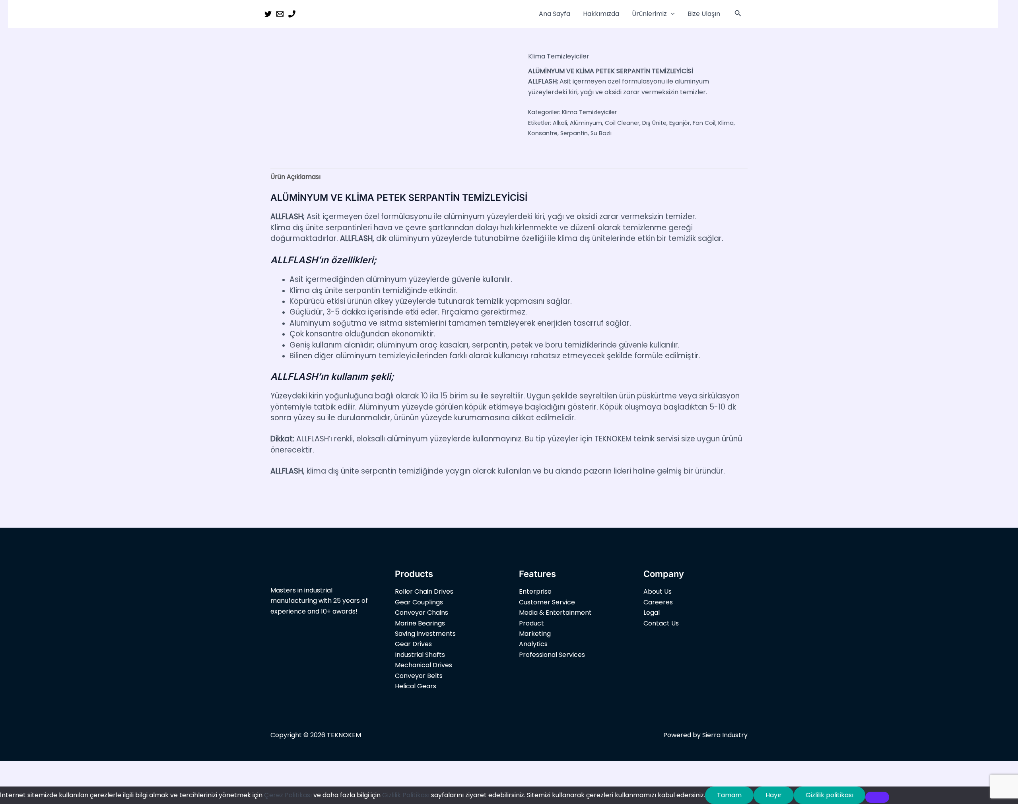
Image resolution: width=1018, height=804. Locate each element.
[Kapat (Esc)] (88, 768)
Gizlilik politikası (829, 795)
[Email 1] (280, 13)
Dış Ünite (654, 123)
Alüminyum (586, 123)
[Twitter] (268, 13)
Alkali (560, 123)
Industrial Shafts (420, 654)
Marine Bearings (420, 623)
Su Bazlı (601, 133)
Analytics (533, 644)
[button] (671, 14)
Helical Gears (415, 686)
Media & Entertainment (555, 612)
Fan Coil (704, 123)
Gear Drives (413, 644)
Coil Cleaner (622, 123)
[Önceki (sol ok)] (12, 781)
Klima (726, 123)
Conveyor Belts (419, 675)
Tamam (729, 795)
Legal (651, 612)
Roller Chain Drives (424, 591)
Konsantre (543, 133)
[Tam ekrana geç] (37, 768)
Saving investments (425, 633)
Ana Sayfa (554, 13)
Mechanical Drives (423, 665)
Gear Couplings (419, 602)
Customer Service (547, 602)
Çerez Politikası (288, 795)
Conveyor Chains (421, 612)
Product (531, 623)
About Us (657, 591)
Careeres (658, 602)
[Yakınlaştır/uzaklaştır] (12, 768)
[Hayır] (877, 797)
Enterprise (535, 591)
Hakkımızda (601, 13)
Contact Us (661, 623)
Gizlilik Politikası (405, 795)
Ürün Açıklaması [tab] (295, 176)
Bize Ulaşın (704, 13)
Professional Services (552, 654)
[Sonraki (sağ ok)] (37, 781)
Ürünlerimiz (649, 13)
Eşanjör (679, 123)
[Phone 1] (291, 13)
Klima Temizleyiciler (558, 56)
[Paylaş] (63, 768)
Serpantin (574, 133)
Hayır (773, 795)
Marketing (535, 633)
